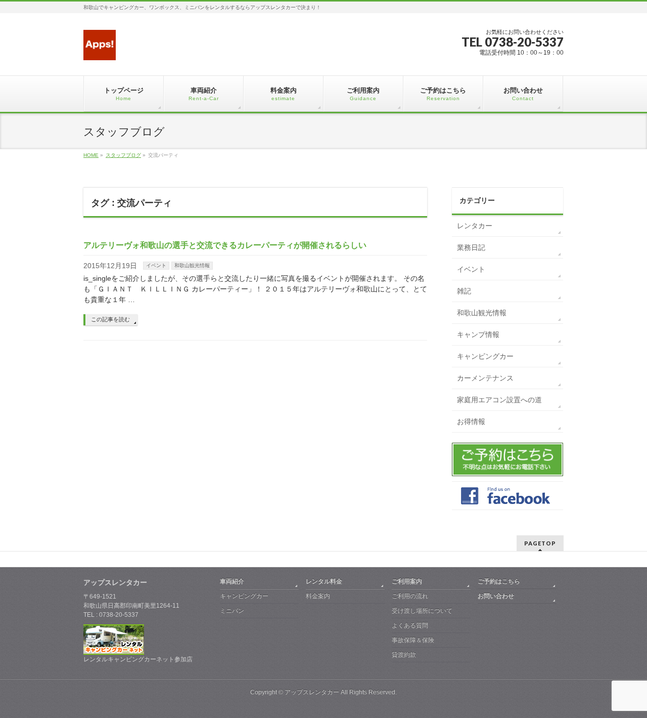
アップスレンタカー (312, 692)
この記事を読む (110, 319)
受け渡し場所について (422, 610)
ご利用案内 (407, 581)
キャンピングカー (485, 356)
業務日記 (471, 247)
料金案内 (318, 596)
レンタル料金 (324, 581)
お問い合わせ (496, 596)
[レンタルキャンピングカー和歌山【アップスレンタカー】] (99, 49)
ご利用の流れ (410, 596)
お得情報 (471, 421)
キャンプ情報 (478, 334)
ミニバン (232, 610)
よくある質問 (410, 625)
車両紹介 (232, 581)
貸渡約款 (404, 654)
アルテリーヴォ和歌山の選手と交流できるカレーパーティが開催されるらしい (224, 245)
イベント (156, 265)
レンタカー (474, 226)
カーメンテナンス (485, 378)
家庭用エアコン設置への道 (499, 400)
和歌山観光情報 (192, 265)
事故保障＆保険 (413, 640)
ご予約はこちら (499, 581)
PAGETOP (540, 543)
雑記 (464, 291)
